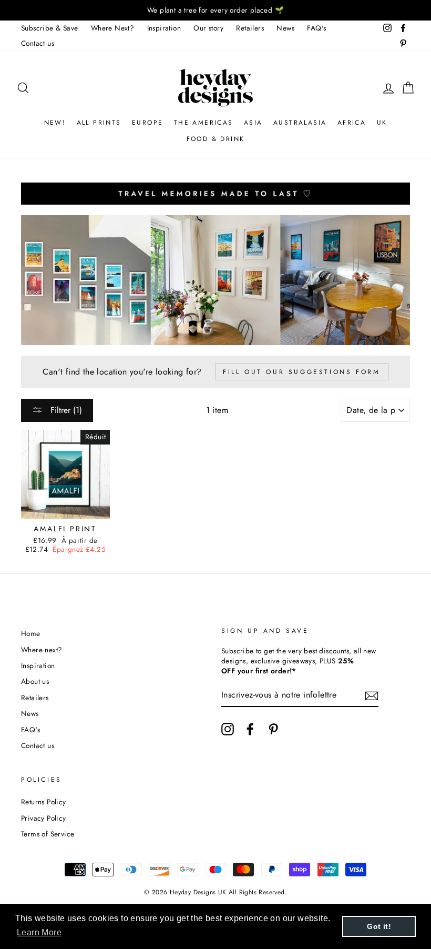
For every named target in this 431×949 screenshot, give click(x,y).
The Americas (203, 122)
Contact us (37, 43)
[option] (215, 10)
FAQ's (316, 28)
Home (30, 633)
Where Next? (112, 28)
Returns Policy (43, 801)
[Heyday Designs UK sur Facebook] (250, 729)
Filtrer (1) (65, 410)
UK (382, 122)
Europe (147, 122)
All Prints (99, 122)
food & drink (216, 139)
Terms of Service (47, 834)
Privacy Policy (43, 818)
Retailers (250, 28)
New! (55, 122)
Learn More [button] (39, 932)
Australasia (299, 122)
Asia (253, 122)
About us (35, 681)
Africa (351, 122)
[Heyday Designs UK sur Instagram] (227, 729)
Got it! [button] (379, 926)
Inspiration (164, 28)
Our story (208, 28)
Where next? (41, 649)
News (285, 28)
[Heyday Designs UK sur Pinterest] (273, 729)
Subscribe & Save (49, 28)
